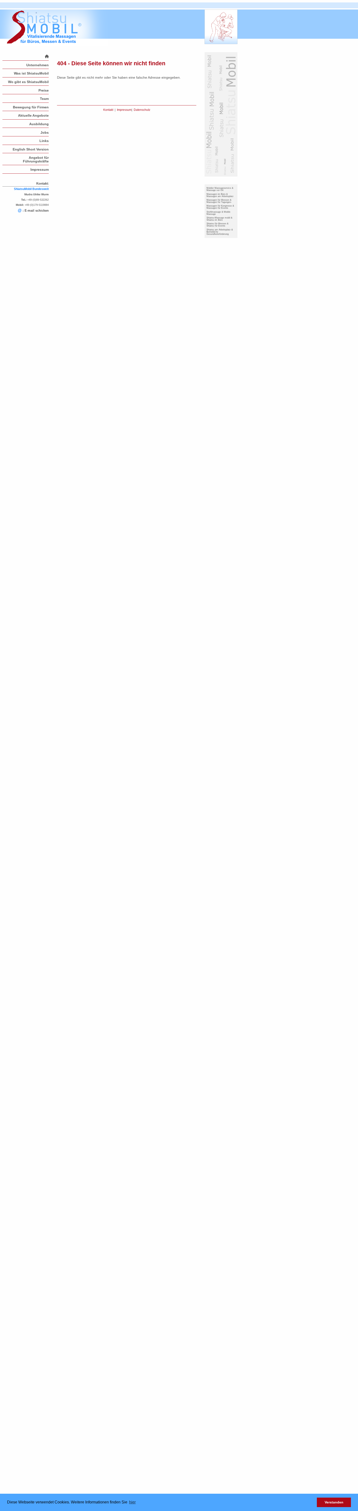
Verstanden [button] (334, 1502)
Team (44, 99)
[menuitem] (25, 56)
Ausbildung (39, 124)
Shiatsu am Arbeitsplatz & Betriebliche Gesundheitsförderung (220, 231)
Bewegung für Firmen (31, 107)
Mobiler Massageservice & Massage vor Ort (220, 189)
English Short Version (31, 149)
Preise (43, 90)
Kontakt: (42, 183)
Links (44, 141)
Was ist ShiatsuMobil (31, 73)
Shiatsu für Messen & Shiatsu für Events (217, 224)
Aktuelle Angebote (33, 115)
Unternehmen (37, 65)
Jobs (44, 132)
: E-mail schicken (33, 210)
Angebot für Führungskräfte (36, 159)
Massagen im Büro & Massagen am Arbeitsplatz (220, 195)
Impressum (39, 169)
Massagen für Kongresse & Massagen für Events (220, 207)
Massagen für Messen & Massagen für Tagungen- (219, 201)
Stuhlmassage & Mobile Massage (218, 213)
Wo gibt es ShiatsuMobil (28, 82)
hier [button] (132, 1502)
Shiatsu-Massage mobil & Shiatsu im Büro (219, 219)
